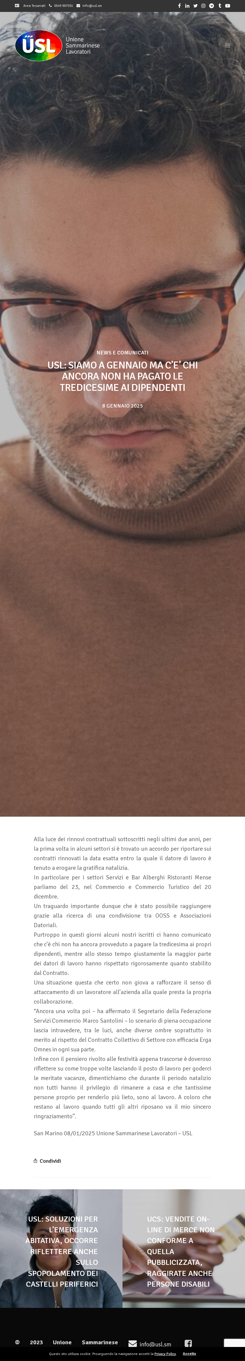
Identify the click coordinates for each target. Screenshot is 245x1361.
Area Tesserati (33, 6)
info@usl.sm (92, 6)
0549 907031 (63, 6)
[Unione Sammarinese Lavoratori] (57, 45)
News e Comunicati (122, 352)
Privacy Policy (165, 1354)
